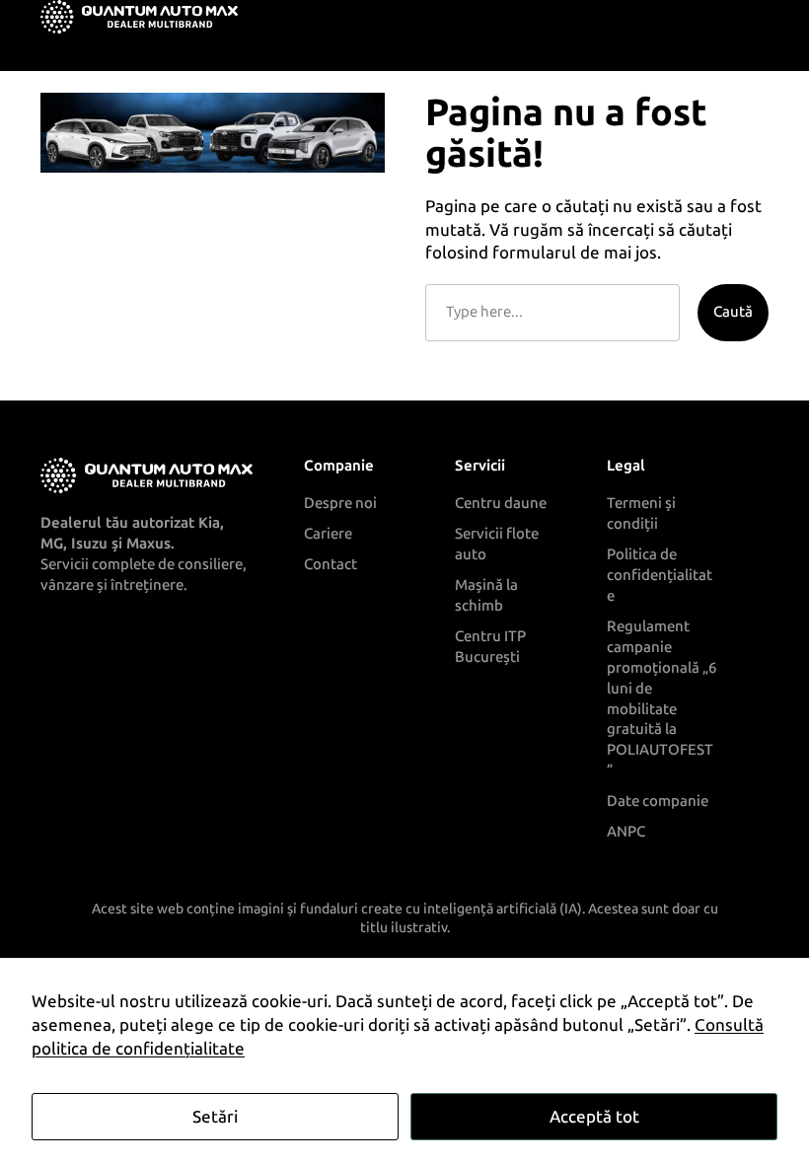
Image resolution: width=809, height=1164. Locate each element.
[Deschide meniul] (757, 17)
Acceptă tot (594, 1117)
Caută (733, 312)
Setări (215, 1117)
